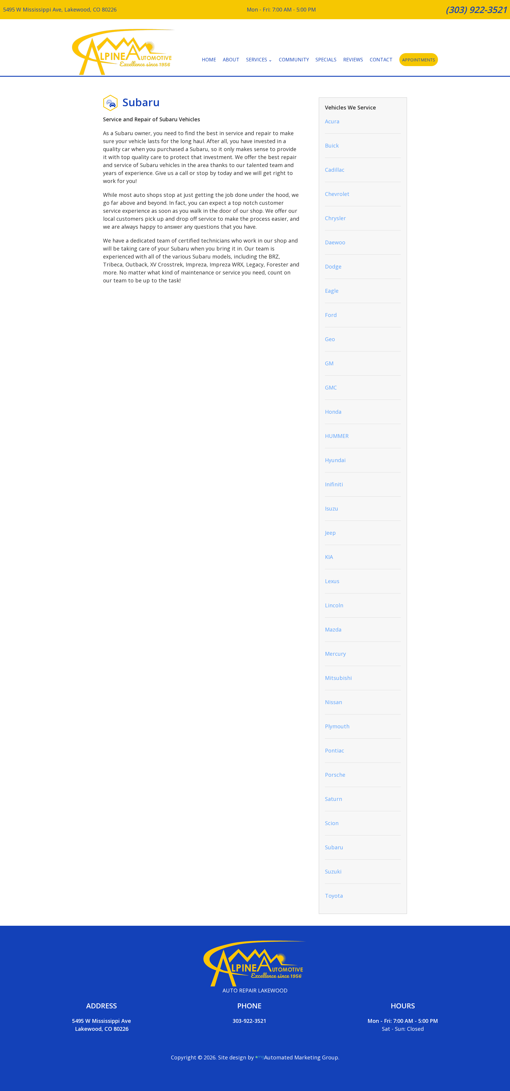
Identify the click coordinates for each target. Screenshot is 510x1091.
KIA (329, 556)
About (231, 59)
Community (294, 59)
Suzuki (333, 871)
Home (209, 59)
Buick (332, 145)
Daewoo (335, 242)
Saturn (333, 798)
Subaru (334, 847)
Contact (381, 59)
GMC (331, 387)
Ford (331, 314)
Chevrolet (337, 193)
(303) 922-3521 (476, 10)
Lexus (332, 581)
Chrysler (335, 218)
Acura (332, 121)
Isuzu (331, 508)
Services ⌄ (259, 59)
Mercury (335, 653)
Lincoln (334, 605)
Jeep (330, 532)
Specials (326, 59)
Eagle (332, 290)
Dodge (333, 266)
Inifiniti (334, 484)
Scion (332, 823)
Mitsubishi (338, 677)
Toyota (334, 895)
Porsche (335, 774)
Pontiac (334, 750)
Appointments (418, 60)
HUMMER (337, 435)
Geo (330, 339)
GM (329, 363)
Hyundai (335, 460)
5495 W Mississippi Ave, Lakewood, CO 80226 (60, 9)
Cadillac (334, 169)
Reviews (353, 59)
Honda (333, 411)
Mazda (333, 629)
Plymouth (337, 726)
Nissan (333, 702)
